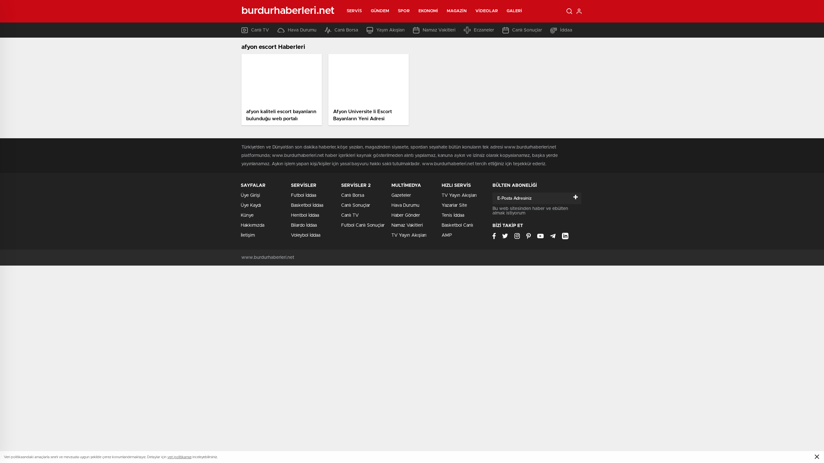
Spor (403, 11)
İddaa (566, 30)
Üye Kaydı (251, 205)
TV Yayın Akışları (408, 235)
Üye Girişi (250, 195)
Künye (247, 215)
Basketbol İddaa (307, 205)
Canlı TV (260, 30)
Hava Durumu (302, 30)
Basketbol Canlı (457, 225)
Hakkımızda (252, 225)
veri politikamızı (179, 457)
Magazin (457, 11)
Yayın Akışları (390, 30)
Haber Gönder (405, 215)
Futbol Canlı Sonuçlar (363, 225)
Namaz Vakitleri (439, 30)
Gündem (380, 11)
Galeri (514, 11)
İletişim (248, 235)
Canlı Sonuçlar (527, 30)
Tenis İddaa (453, 215)
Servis (354, 11)
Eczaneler (484, 30)
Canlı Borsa (346, 30)
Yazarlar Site (454, 205)
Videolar (486, 11)
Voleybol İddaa (305, 235)
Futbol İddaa (303, 195)
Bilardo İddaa (304, 225)
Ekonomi (428, 11)
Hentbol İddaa (305, 215)
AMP (447, 235)
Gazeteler (401, 195)
